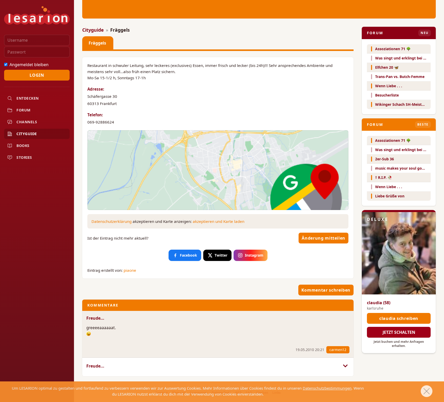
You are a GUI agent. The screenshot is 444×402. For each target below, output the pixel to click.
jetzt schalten (399, 332)
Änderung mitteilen (323, 238)
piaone (130, 270)
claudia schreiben (398, 318)
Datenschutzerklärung (111, 221)
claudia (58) (378, 302)
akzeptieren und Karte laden (218, 221)
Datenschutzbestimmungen (327, 388)
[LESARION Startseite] (37, 15)
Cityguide (93, 30)
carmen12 (337, 349)
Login (37, 75)
